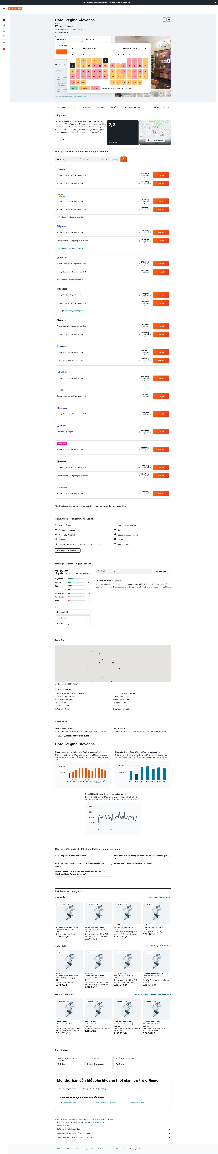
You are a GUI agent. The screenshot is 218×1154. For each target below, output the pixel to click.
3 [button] (88, 60)
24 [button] (89, 77)
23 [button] (83, 77)
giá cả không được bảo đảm (96, 1122)
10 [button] (89, 66)
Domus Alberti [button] (61, 1022)
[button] (215, 2)
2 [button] (83, 60)
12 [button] (100, 66)
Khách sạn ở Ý (95, 1149)
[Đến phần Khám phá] (4, 31)
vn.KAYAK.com (59, 1149)
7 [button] (72, 66)
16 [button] (83, 71)
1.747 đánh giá (68, 26)
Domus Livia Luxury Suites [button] (94, 927)
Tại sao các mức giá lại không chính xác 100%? (76, 1137)
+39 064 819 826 (61, 32)
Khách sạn (70, 1149)
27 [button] (105, 77)
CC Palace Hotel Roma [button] (151, 1022)
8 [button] (78, 66)
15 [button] (78, 71)
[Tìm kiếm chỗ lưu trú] (4, 20)
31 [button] (140, 82)
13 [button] (105, 66)
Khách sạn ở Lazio (107, 1149)
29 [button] (78, 82)
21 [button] (72, 77)
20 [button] (105, 71)
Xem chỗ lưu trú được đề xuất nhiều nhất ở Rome (152, 994)
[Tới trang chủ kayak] (15, 8)
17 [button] (89, 71)
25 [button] (94, 77)
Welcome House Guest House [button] (67, 927)
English (127, 2)
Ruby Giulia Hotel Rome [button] (123, 1022)
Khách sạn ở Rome (137, 1103)
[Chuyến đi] (4, 42)
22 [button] (78, 77)
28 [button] (73, 82)
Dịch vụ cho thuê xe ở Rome (105, 1103)
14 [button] (72, 71)
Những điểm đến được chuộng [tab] (94, 1089)
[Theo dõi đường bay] (4, 36)
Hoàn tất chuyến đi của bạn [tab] (69, 1089)
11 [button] (94, 66)
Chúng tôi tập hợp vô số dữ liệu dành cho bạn (75, 1133)
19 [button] (100, 71)
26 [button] (100, 77)
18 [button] (94, 71)
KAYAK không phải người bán (68, 1129)
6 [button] (105, 60)
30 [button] (83, 82)
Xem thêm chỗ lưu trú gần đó (160, 897)
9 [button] (83, 66)
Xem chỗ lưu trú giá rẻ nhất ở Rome (157, 946)
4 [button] (94, 60)
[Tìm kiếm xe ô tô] (4, 25)
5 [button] (99, 60)
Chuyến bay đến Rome (68, 1103)
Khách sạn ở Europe (82, 1149)
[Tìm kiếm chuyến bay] (4, 15)
